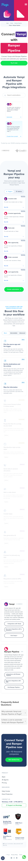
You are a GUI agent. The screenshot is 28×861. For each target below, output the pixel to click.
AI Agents (5, 780)
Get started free (14, 759)
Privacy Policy (14, 854)
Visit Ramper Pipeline (14, 687)
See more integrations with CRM (13, 681)
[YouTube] (11, 858)
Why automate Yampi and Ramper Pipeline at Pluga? (12, 713)
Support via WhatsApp (15, 805)
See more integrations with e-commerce (14, 629)
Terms (20, 854)
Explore (6, 435)
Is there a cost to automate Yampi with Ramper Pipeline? (12, 721)
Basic (5, 333)
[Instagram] (14, 858)
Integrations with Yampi (14, 623)
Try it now (14, 63)
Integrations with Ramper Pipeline (13, 675)
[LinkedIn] (16, 858)
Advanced (22, 333)
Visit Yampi (13, 635)
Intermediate (13, 333)
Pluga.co (5, 5)
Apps (7, 23)
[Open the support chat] (3, 858)
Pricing (4, 783)
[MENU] (26, 5)
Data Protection (7, 794)
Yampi (11, 23)
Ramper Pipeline (18, 23)
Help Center (6, 791)
